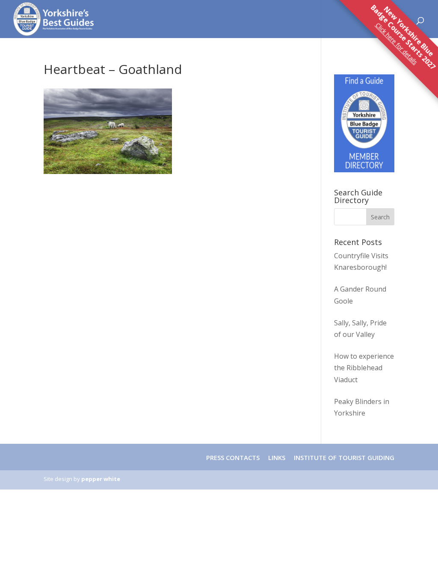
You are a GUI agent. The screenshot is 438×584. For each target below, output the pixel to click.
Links (276, 457)
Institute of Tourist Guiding (343, 457)
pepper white (100, 479)
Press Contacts (233, 457)
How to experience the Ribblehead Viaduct (364, 367)
